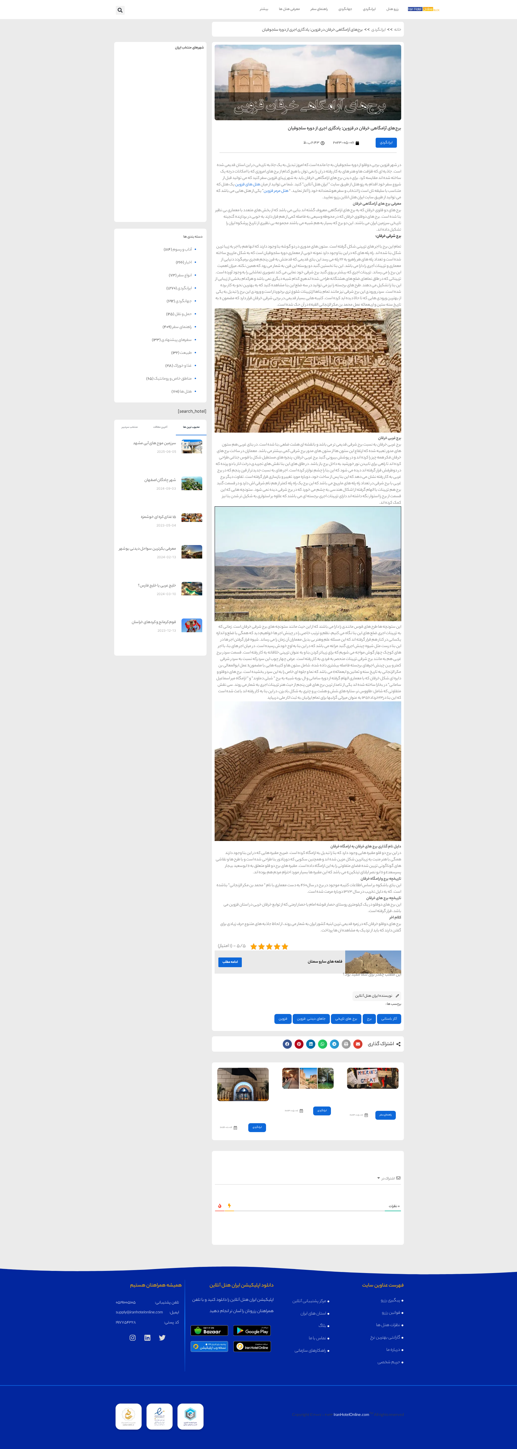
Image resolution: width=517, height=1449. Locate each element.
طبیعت (186, 353)
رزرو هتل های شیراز (183, 164)
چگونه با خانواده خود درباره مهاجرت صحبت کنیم (374, 1098)
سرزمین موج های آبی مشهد (154, 443)
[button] (120, 10)
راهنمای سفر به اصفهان (137, 110)
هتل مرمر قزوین (276, 191)
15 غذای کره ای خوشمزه (158, 517)
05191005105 (126, 1303)
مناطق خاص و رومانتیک (173, 379)
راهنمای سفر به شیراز (184, 152)
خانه (397, 30)
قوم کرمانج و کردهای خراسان (154, 622)
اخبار (188, 263)
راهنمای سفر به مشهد (137, 68)
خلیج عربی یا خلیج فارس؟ (157, 586)
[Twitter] (162, 1338)
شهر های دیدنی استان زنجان (309, 1096)
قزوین (283, 1019)
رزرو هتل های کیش (183, 122)
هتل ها (186, 392)
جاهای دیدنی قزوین (311, 1019)
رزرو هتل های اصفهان (137, 122)
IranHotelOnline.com (351, 1415)
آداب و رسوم (182, 250)
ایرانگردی (369, 9)
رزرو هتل (392, 9)
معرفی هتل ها (289, 9)
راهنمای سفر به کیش (184, 110)
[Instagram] (132, 1338)
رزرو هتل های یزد (137, 206)
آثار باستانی (389, 1019)
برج (369, 1019)
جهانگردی (345, 9)
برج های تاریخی (346, 1019)
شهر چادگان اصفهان (160, 480)
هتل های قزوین (247, 185)
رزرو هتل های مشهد (137, 80)
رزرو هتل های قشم (183, 206)
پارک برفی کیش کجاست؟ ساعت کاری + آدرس (246, 1111)
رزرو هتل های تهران (183, 80)
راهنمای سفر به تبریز (137, 152)
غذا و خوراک (183, 366)
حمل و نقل (183, 314)
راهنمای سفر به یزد (137, 194)
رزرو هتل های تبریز (137, 164)
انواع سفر (184, 276)
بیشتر (264, 9)
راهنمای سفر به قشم (184, 194)
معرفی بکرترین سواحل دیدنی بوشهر (147, 549)
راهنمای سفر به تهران (184, 68)
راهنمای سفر (319, 9)
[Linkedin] (147, 1338)
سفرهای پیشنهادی (176, 340)
